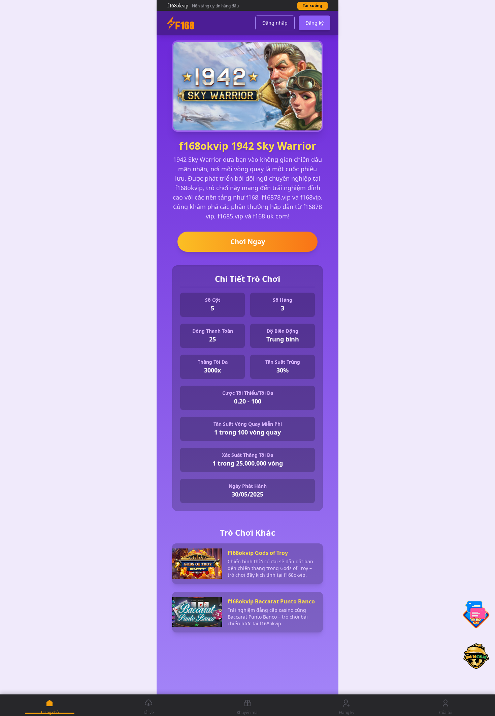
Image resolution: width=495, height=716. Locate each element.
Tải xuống (312, 5)
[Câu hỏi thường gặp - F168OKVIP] (476, 614)
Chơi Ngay (247, 241)
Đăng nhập (275, 23)
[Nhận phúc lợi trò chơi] (476, 652)
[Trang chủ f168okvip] (180, 23)
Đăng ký (314, 23)
